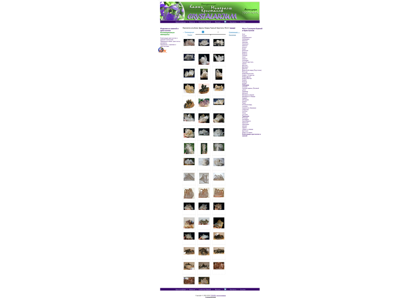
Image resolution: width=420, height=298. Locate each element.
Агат (243, 34)
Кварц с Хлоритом (248, 75)
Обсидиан (245, 100)
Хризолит (245, 123)
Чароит (244, 127)
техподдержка (221, 295)
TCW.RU (213, 295)
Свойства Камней (205, 22)
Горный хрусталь (247, 62)
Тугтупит (245, 114)
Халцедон (245, 119)
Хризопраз (245, 124)
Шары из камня (247, 132)
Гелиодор (245, 60)
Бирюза (244, 54)
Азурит (244, 36)
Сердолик (245, 109)
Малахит (245, 93)
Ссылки (242, 22)
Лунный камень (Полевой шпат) (250, 89)
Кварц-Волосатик (248, 73)
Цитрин (244, 126)
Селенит (245, 106)
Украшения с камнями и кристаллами (168, 45)
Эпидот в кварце (247, 129)
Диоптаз (245, 68)
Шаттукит (245, 131)
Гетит (244, 57)
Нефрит (244, 98)
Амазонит (245, 44)
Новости (192, 22)
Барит (244, 49)
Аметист (245, 41)
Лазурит (245, 86)
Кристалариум (181, 22)
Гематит (244, 59)
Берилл (244, 52)
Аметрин (245, 42)
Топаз (244, 113)
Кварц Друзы (246, 77)
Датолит (245, 65)
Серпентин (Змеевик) (249, 108)
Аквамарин (245, 39)
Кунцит (244, 83)
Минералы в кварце (248, 96)
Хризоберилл (246, 121)
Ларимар (245, 91)
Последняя (232, 35)
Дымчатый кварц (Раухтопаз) (251, 70)
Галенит (244, 55)
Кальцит (245, 72)
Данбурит (245, 67)
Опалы (244, 101)
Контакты (233, 22)
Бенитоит (245, 50)
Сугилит (245, 111)
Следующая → (234, 32)
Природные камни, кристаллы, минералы (170, 42)
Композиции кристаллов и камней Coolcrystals (169, 39)
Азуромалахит (247, 37)
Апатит (244, 47)
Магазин (218, 22)
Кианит (244, 80)
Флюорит (245, 118)
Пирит (244, 103)
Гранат (244, 63)
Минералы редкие (248, 95)
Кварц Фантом (247, 78)
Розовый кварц (247, 104)
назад (232, 28)
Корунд (244, 82)
